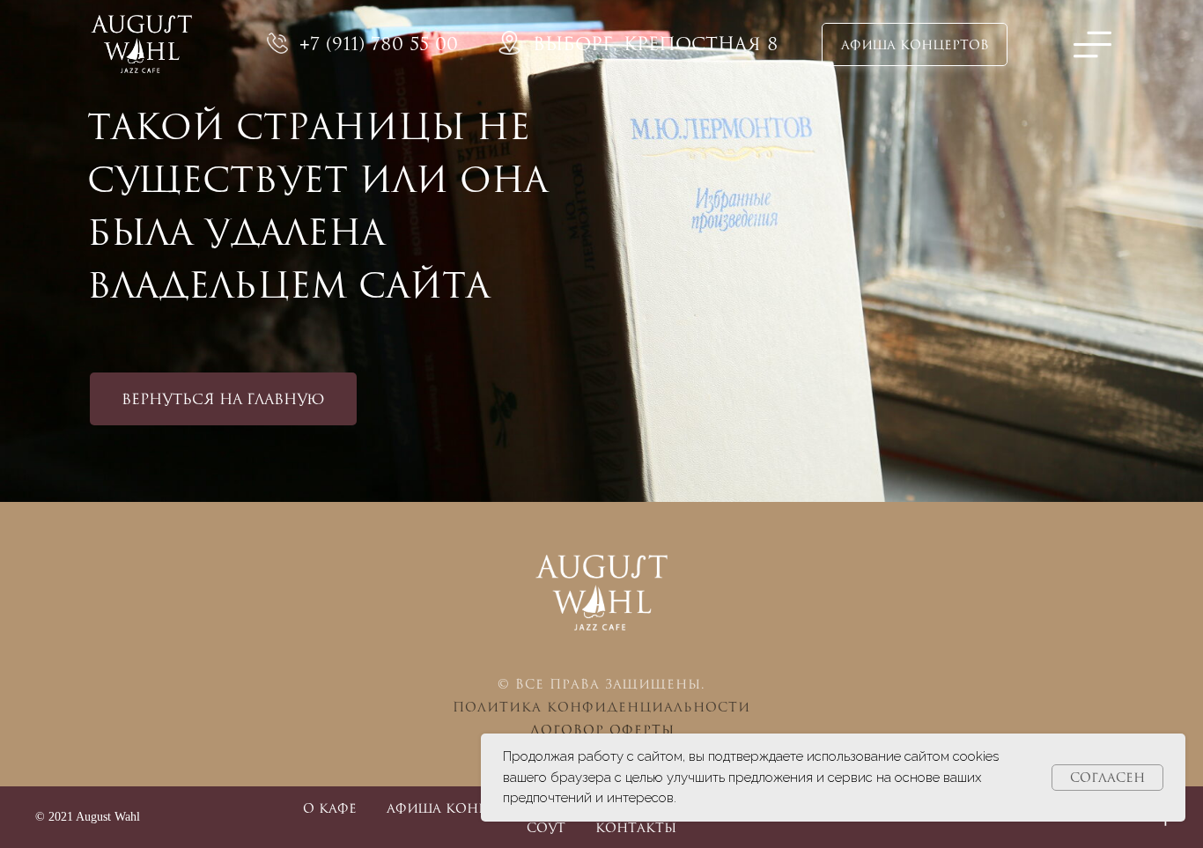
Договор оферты (602, 729)
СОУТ (546, 827)
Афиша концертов (461, 808)
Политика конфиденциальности (601, 707)
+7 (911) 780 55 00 (378, 43)
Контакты (635, 827)
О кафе (330, 808)
